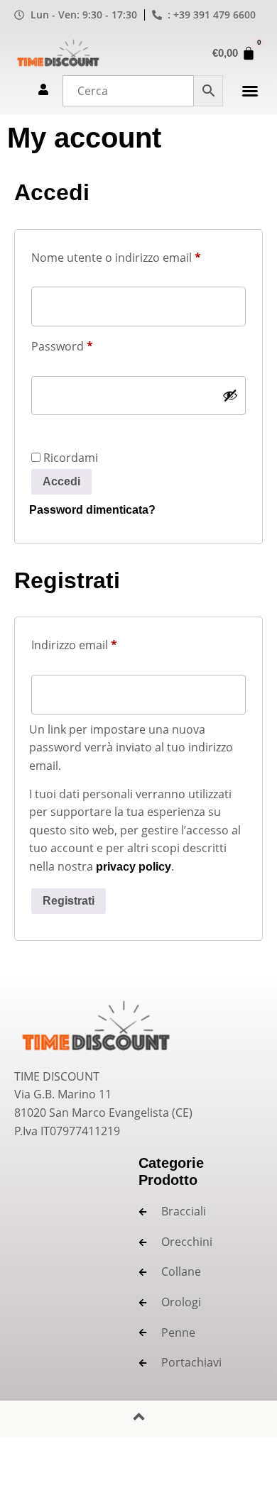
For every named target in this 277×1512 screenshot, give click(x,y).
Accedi (61, 481)
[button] (250, 91)
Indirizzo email (98, 643)
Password (86, 344)
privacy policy (133, 867)
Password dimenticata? (92, 510)
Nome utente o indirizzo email (138, 255)
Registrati (68, 901)
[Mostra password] (230, 395)
